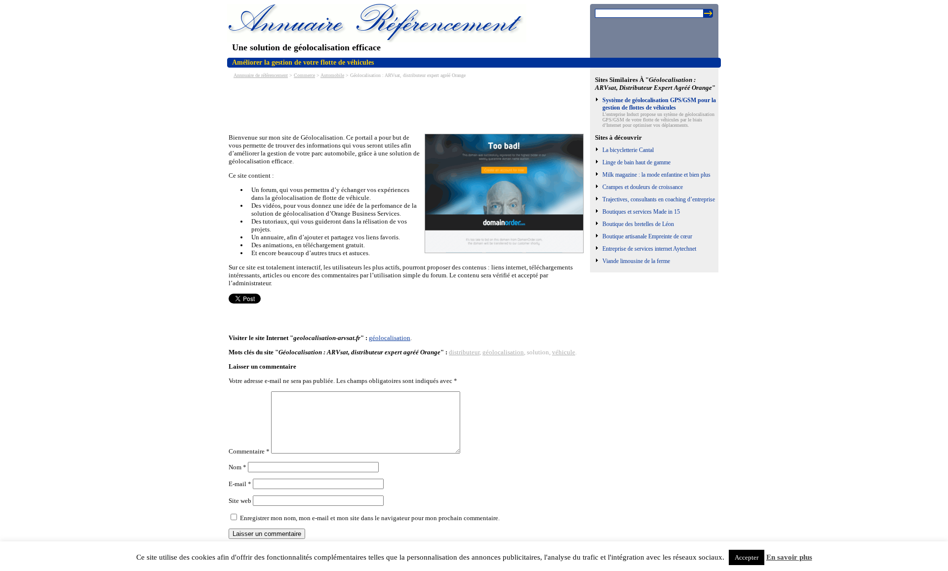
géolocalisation (389, 338)
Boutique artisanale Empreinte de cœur (647, 236)
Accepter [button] (746, 557)
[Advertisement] (408, 105)
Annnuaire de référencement (261, 75)
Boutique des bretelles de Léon (638, 224)
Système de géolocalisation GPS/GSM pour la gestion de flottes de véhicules (659, 104)
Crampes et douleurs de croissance (642, 187)
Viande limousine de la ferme (636, 261)
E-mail (240, 484)
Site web (240, 500)
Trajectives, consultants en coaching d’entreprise (658, 199)
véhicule (563, 352)
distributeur (464, 352)
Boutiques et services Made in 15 (641, 211)
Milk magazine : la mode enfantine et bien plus (656, 174)
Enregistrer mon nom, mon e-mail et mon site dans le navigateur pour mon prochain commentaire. (370, 518)
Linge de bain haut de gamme (636, 162)
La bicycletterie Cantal (628, 150)
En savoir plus (789, 557)
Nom (237, 467)
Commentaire (249, 451)
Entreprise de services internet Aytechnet (649, 248)
